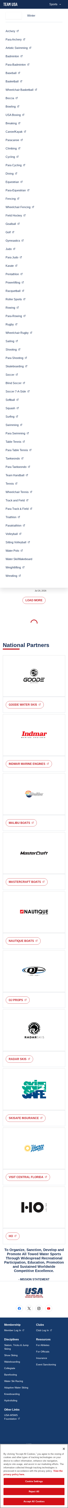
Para (15, 39)
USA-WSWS (18, 1417)
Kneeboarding (12, 1394)
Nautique (25, 940)
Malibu (23, 822)
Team (17, 475)
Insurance (41, 1358)
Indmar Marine (30, 763)
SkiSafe (27, 1118)
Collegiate (9, 1368)
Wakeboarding (12, 1361)
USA (15, 114)
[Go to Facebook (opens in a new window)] (19, 1308)
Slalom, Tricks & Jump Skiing (16, 1347)
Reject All (34, 1491)
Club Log (44, 1330)
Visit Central (29, 1177)
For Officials (42, 1351)
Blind (15, 383)
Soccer (18, 391)
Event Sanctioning (46, 1364)
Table (15, 441)
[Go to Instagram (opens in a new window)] (38, 1308)
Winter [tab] (31, 15)
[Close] (64, 1449)
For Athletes (42, 1345)
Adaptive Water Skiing (16, 1387)
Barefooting (10, 1374)
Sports (53, 4)
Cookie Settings (34, 1481)
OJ (19, 1000)
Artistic (18, 47)
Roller (15, 299)
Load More (34, 600)
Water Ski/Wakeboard (19, 559)
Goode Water (26, 704)
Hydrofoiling (10, 1400)
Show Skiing (11, 1355)
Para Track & (19, 508)
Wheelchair (21, 89)
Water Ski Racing (13, 1381)
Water (14, 550)
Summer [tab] (13, 15)
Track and (17, 500)
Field (16, 215)
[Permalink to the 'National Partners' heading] (51, 645)
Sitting (18, 542)
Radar (21, 1059)
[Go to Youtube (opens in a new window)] (48, 1308)
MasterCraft (28, 881)
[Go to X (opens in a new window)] (29, 1308)
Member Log (14, 1330)
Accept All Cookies (34, 1501)
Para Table (19, 450)
